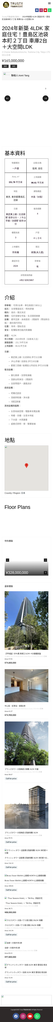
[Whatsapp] (49, 10)
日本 (23, 493)
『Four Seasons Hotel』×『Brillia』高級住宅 (22, 903)
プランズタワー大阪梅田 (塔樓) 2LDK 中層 (21, 769)
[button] (49, 3)
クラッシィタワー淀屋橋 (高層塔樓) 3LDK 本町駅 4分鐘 (27, 858)
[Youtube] (45, 10)
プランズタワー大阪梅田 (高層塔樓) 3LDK (21, 832)
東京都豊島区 (18, 197)
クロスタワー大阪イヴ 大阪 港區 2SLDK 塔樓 (23, 925)
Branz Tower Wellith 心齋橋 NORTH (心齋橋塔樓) (24, 880)
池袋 (15, 200)
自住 (13, 66)
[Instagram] (41, 10)
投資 (5, 66)
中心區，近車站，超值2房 (15, 706)
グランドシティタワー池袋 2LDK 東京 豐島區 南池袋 (26, 972)
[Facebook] (37, 10)
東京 (8, 197)
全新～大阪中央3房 (12, 948)
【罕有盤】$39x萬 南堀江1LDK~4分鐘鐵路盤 (23, 653)
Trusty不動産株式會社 (11, 17)
